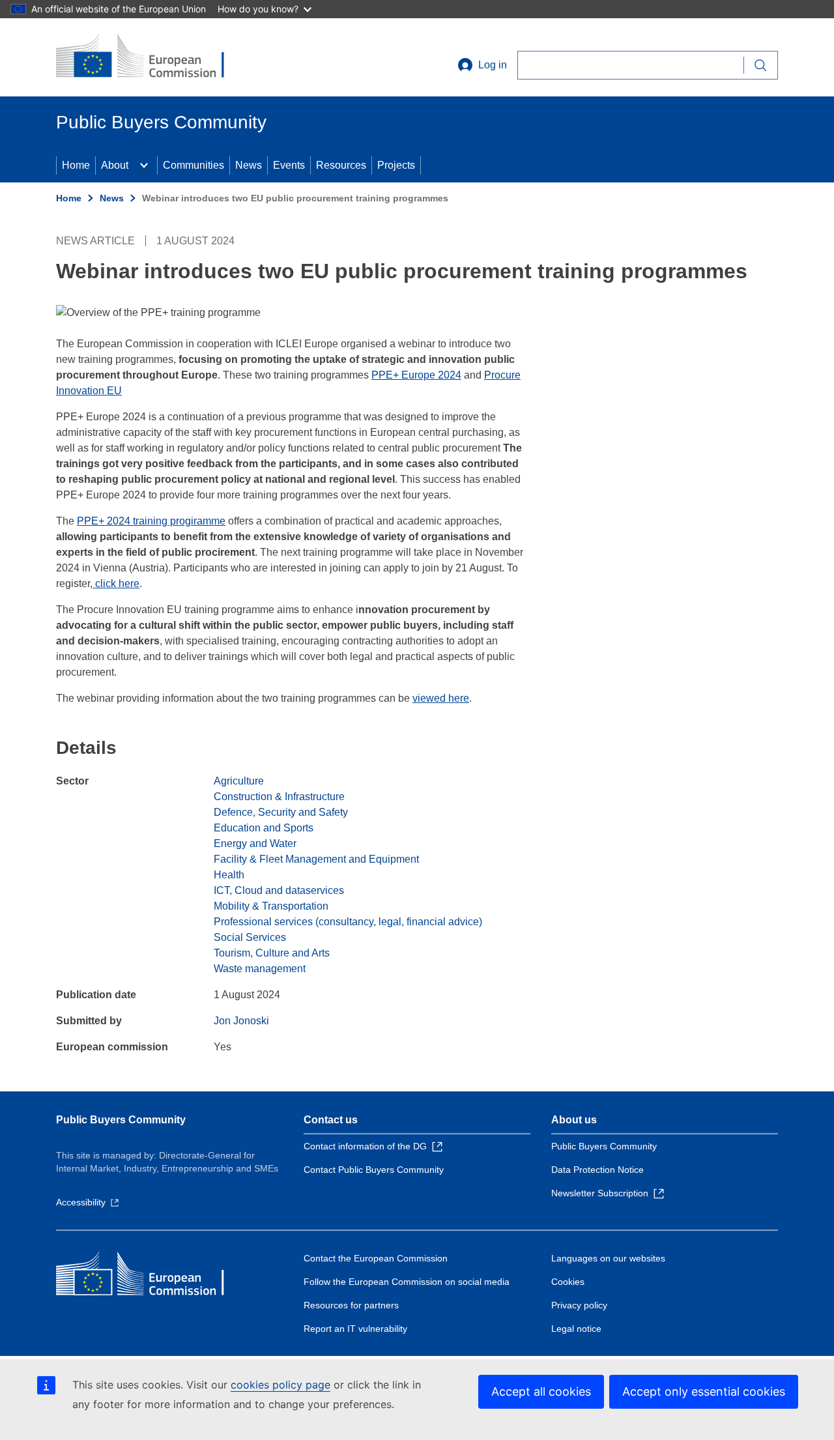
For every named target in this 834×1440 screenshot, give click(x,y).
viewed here (440, 698)
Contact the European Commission (376, 1258)
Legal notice (576, 1328)
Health (229, 874)
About (114, 165)
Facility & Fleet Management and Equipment (316, 859)
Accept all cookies (541, 1391)
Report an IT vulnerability (355, 1328)
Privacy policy (579, 1305)
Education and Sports (263, 827)
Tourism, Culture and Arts (272, 952)
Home (76, 165)
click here (116, 583)
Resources (341, 165)
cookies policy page (280, 1384)
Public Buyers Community (121, 1119)
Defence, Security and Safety (281, 812)
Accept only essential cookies (703, 1391)
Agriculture (239, 780)
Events (289, 165)
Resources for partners (351, 1305)
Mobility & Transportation (271, 906)
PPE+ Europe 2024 (416, 375)
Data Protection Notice (597, 1169)
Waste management (260, 968)
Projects (396, 165)
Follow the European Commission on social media (407, 1281)
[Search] (760, 65)
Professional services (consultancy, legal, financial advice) (348, 921)
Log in (492, 64)
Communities (193, 165)
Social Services (250, 937)
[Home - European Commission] (150, 57)
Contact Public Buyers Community (374, 1169)
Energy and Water (255, 843)
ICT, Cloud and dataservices (279, 890)
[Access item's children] (144, 165)
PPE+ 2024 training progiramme (151, 520)
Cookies (567, 1281)
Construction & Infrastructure (279, 796)
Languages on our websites (608, 1258)
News (248, 165)
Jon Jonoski (241, 1020)
